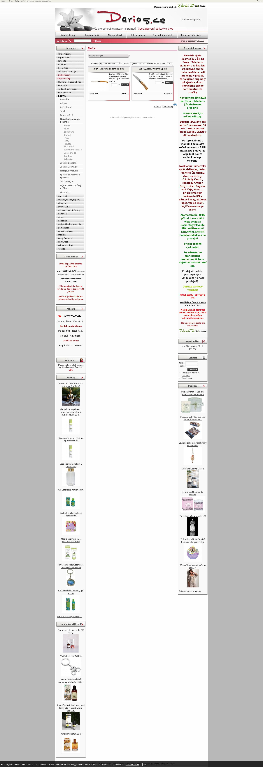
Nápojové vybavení (69, 170)
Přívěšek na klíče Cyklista (71, 656)
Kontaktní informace (191, 35)
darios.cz (260, 1)
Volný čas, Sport (65, 238)
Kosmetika (63, 67)
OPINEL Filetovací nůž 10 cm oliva (108, 69)
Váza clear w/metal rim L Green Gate (71, 465)
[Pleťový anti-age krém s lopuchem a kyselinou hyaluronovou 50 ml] (71, 433)
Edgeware (69, 131)
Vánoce (61, 248)
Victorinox (69, 146)
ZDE (71, 369)
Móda (60, 217)
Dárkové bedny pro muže (69, 224)
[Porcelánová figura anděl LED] (192, 534)
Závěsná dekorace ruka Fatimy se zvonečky (193, 444)
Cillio (66, 128)
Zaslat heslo (187, 378)
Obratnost (65, 192)
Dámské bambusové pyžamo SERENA (193, 566)
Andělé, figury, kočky (67, 88)
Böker (67, 125)
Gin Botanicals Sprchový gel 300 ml (70, 592)
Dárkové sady (64, 74)
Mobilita (62, 234)
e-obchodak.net (116, 117)
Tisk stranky (168, 106)
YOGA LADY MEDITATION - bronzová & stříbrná (70, 384)
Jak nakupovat (138, 35)
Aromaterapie (64, 92)
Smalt (62, 111)
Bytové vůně (64, 206)
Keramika (64, 99)
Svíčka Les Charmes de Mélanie (192, 493)
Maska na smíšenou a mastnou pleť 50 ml (71, 540)
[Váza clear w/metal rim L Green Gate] (71, 485)
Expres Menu (64, 57)
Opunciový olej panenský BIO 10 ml (71, 631)
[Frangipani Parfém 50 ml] (71, 752)
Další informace (132, 764)
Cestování (62, 213)
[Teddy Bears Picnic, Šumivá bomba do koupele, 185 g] (193, 560)
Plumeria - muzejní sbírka (69, 81)
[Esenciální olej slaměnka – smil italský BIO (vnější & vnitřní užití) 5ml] (71, 729)
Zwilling (68, 156)
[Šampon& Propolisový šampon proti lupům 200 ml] (71, 700)
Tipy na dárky (64, 78)
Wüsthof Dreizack (73, 149)
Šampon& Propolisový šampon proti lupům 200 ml (70, 680)
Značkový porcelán (68, 166)
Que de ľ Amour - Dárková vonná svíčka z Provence (192, 393)
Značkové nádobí (68, 162)
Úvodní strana (67, 35)
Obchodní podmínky (163, 35)
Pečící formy (65, 107)
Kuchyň (62, 96)
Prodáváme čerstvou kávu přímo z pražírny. (193, 304)
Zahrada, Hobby (65, 245)
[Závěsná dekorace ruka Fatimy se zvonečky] (193, 464)
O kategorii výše (95, 55)
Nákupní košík (115, 35)
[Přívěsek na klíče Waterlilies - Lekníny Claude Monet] (70, 586)
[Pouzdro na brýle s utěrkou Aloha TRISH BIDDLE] (193, 438)
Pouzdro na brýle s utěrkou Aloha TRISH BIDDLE (192, 418)
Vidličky (68, 143)
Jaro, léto (62, 60)
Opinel (67, 135)
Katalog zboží (92, 35)
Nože (67, 138)
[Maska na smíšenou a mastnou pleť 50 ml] (71, 560)
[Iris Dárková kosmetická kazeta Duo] (71, 534)
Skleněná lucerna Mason (193, 468)
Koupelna (62, 220)
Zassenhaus (70, 153)
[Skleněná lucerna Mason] (193, 487)
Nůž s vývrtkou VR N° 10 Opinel (153, 69)
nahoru (157, 106)
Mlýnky (63, 103)
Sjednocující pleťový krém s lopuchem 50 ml (71, 439)
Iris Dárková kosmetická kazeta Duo (71, 514)
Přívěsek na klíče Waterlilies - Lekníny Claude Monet (71, 566)
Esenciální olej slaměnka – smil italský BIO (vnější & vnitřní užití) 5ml (70, 708)
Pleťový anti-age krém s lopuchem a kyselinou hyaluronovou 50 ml (70, 412)
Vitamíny (62, 203)
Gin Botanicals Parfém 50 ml (70, 489)
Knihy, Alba (63, 241)
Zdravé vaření (66, 115)
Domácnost (63, 227)
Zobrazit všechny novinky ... (69, 616)
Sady (67, 140)
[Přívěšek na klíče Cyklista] (71, 675)
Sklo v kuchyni (66, 181)
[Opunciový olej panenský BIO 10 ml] (71, 651)
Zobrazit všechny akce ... (190, 591)
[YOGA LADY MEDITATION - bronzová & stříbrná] (71, 405)
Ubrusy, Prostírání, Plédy (69, 210)
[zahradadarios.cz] (191, 7)
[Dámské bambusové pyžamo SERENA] (193, 586)
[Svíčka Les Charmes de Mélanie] (193, 511)
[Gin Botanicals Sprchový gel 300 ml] (71, 612)
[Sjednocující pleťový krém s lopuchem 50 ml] (71, 459)
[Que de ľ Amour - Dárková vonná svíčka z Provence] (193, 412)
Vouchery (62, 85)
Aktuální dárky (64, 53)
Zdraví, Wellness (65, 231)
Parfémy (62, 64)
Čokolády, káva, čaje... (67, 71)
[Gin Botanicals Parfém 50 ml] (71, 508)
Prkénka (68, 159)
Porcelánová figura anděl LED (192, 516)
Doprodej (62, 196)
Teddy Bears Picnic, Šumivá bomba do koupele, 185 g (193, 540)
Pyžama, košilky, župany (69, 199)
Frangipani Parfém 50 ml (71, 733)
